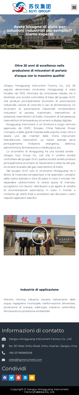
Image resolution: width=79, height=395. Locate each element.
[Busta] (32, 378)
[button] (74, 7)
